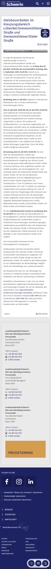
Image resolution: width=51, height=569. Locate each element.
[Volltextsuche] (37, 3)
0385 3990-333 (21, 298)
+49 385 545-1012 (15, 392)
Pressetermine (20, 453)
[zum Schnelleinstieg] (42, 3)
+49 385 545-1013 (15, 430)
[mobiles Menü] (48, 3)
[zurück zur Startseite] (12, 3)
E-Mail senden (14, 360)
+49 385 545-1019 (15, 357)
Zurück (7, 314)
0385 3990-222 (36, 296)
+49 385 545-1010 (15, 354)
